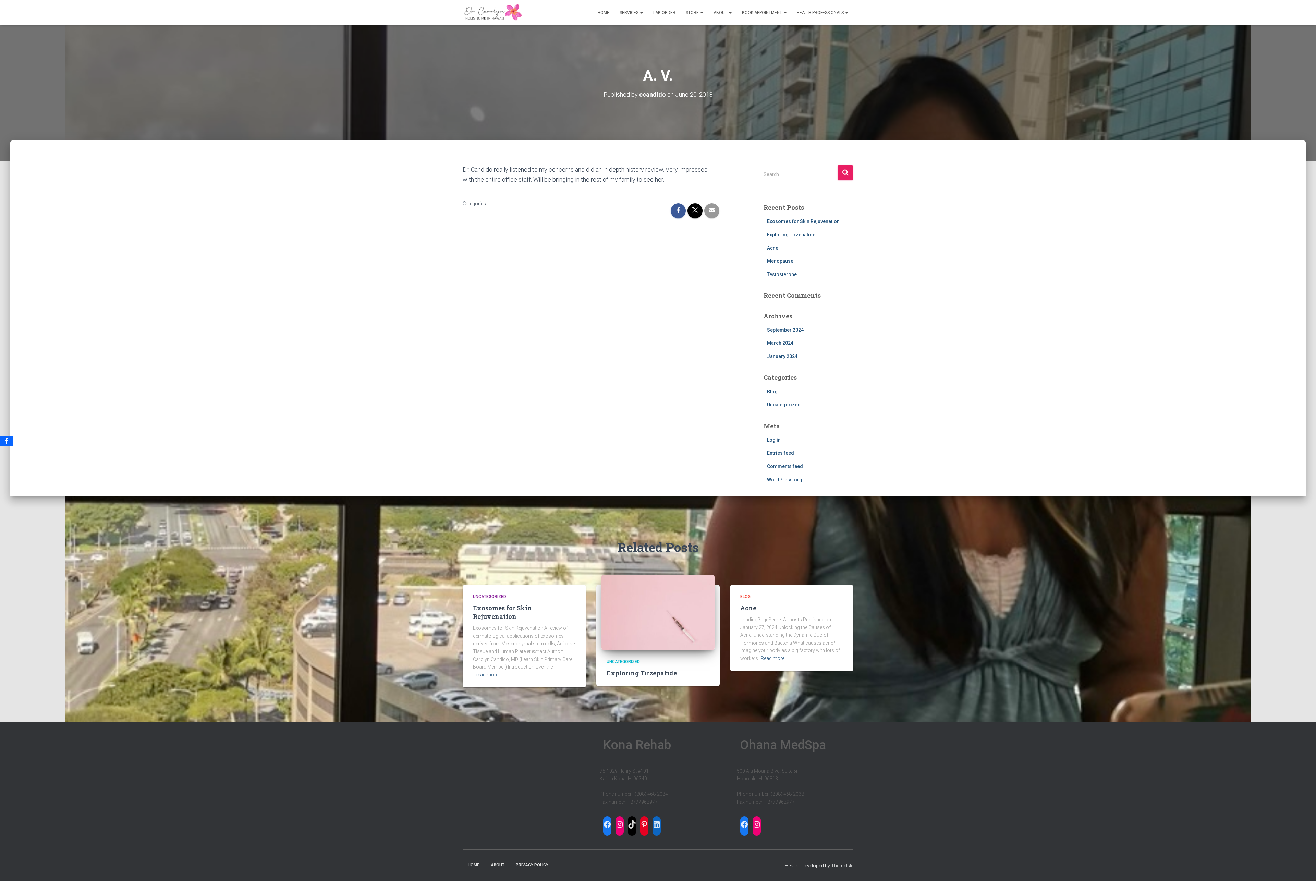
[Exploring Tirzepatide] (658, 612)
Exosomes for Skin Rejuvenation (803, 221)
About (721, 12)
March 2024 (780, 343)
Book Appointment (762, 12)
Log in (774, 440)
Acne (772, 248)
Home (603, 12)
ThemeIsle (842, 865)
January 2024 (782, 356)
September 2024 (785, 330)
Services (629, 12)
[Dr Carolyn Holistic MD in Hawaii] (493, 12)
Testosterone (782, 274)
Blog (772, 391)
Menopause (780, 261)
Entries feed (780, 453)
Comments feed (785, 466)
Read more (486, 674)
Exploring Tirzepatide (791, 234)
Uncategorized (784, 404)
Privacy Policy (532, 864)
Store (693, 12)
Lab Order (664, 12)
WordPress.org (784, 479)
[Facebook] (6, 441)
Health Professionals (821, 12)
